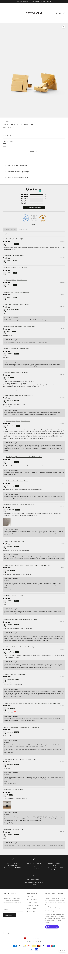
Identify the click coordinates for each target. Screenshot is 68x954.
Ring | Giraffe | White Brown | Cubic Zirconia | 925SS (21, 326)
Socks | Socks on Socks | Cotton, (15, 596)
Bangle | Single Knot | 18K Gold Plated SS (18, 349)
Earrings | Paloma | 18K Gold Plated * (16, 280)
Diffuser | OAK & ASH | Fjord (14, 829)
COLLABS (30, 897)
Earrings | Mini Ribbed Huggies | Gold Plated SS (19, 395)
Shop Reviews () (24, 229)
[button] (24, 194)
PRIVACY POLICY (32, 908)
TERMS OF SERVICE (33, 905)
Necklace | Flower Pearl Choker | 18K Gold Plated (20, 505)
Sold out (34, 151)
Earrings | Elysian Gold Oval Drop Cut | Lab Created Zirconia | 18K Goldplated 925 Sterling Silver (33, 703)
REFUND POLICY (32, 900)
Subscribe (9, 915)
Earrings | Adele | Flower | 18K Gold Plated (18, 421)
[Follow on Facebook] (4, 933)
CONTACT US (31, 911)
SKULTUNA (6, 121)
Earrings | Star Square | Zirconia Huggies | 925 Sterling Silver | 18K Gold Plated (28, 565)
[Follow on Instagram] (8, 933)
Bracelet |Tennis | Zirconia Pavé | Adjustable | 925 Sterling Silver (24, 457)
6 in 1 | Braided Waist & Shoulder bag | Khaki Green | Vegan (22, 727)
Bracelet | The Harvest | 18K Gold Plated (17, 304)
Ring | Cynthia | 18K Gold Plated (15, 541)
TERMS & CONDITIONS (34, 903)
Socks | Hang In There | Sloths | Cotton (17, 372)
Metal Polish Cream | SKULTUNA (15, 674)
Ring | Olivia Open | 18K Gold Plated (16, 268)
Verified (33, 224)
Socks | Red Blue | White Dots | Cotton (17, 481)
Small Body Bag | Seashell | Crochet (16, 239)
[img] (34, 189)
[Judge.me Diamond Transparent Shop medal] (25, 218)
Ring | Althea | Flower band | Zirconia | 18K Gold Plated (21, 619)
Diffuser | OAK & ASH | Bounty (15, 255)
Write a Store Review (34, 208)
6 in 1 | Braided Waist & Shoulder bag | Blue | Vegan (20, 647)
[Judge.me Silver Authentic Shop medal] (34, 218)
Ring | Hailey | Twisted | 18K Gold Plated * (18, 292)
